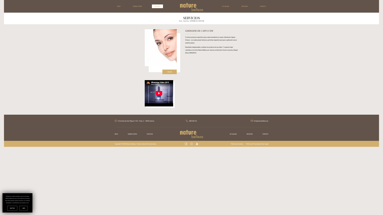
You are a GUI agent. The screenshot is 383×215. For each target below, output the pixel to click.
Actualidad (225, 6)
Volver (169, 72)
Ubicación (244, 6)
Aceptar (12, 208)
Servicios (157, 6)
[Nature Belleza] (191, 7)
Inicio (118, 6)
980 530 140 (193, 121)
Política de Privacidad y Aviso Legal (257, 144)
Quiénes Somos (137, 6)
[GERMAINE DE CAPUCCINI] (161, 47)
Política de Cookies (237, 144)
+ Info (23, 208)
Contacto (263, 6)
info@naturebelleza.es (261, 121)
